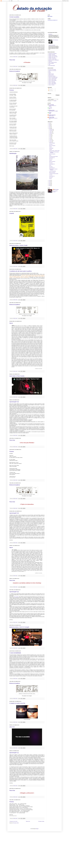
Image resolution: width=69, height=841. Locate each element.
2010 (49, 183)
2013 (49, 128)
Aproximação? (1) (14, 752)
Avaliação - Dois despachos (53, 55)
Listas (49, 64)
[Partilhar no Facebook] (23, 56)
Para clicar (12, 60)
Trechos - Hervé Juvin (52, 81)
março (50, 139)
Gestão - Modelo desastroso (53, 62)
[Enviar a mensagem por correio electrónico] (19, 56)
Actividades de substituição (52, 53)
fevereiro (50, 140)
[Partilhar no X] (22, 56)
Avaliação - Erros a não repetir (53, 56)
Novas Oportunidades (52, 65)
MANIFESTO (50, 34)
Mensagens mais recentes (13, 821)
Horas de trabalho (51, 63)
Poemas (11, 90)
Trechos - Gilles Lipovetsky (52, 80)
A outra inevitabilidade (15, 653)
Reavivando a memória (52, 76)
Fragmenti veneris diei (52, 45)
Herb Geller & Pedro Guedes (16, 376)
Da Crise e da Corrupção (52, 69)
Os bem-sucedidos (14, 17)
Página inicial (28, 821)
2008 (49, 185)
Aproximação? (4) (14, 401)
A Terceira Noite (51, 104)
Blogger (37, 828)
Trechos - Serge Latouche (52, 83)
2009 (49, 184)
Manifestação (12, 153)
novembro (51, 130)
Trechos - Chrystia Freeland (53, 78)
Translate (55, 100)
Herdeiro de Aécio (51, 110)
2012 (49, 180)
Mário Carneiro (16, 56)
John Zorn (12, 727)
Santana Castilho (51, 117)
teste (49, 108)
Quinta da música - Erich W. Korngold (19, 627)
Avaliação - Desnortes (52, 54)
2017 (49, 123)
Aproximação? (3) (14, 513)
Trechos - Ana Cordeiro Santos (53, 77)
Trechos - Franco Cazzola (52, 79)
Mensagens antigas (41, 821)
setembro (50, 133)
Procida (50, 113)
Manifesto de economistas (52, 70)
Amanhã (11, 213)
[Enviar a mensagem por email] (20, 56)
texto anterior (16, 596)
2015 (49, 125)
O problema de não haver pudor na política (20, 271)
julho (50, 134)
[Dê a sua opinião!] (21, 56)
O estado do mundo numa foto (17, 703)
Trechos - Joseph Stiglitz (52, 82)
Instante (50, 112)
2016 (49, 124)
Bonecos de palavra (14, 71)
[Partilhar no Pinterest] (24, 56)
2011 (49, 181)
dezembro (51, 129)
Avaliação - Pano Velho (52, 57)
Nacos (11, 323)
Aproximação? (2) (14, 591)
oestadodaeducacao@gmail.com (52, 20)
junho (50, 135)
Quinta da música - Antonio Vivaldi (18, 245)
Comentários (51, 90)
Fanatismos (50, 61)
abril (50, 138)
